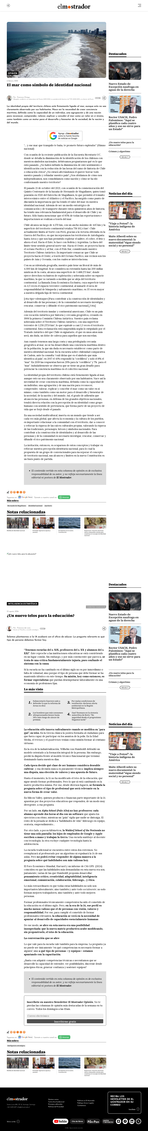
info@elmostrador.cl (23, 1107)
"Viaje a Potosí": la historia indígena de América (122, 226)
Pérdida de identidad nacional (16, 530)
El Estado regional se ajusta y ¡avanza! (41, 531)
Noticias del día (120, 193)
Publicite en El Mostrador (86, 1100)
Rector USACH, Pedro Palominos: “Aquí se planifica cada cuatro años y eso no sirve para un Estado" (124, 123)
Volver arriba (11, 1121)
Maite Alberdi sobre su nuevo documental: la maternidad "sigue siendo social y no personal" (125, 241)
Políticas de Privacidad (56, 1106)
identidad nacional (35, 506)
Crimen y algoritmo (119, 151)
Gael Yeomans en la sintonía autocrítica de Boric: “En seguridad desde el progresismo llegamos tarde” (86, 716)
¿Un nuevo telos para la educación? (121, 144)
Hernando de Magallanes (16, 506)
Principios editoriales (55, 1104)
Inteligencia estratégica (16, 1046)
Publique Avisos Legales (85, 1103)
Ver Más (97, 97)
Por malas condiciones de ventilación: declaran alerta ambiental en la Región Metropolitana (84, 704)
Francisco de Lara (23, 627)
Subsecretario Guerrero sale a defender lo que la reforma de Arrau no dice (46, 703)
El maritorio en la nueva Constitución (66, 531)
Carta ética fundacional (56, 1101)
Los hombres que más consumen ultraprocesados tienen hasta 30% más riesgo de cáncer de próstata (48, 716)
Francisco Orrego (23, 97)
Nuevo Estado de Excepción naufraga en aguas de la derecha (124, 87)
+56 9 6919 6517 (12, 1107)
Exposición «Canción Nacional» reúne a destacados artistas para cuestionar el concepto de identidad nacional (95, 533)
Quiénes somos (53, 1099)
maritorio (48, 506)
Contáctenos (81, 1105)
